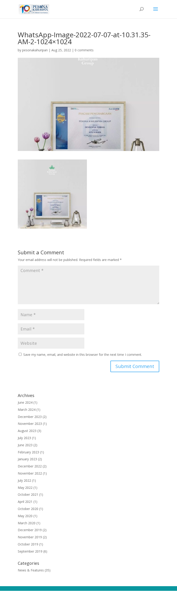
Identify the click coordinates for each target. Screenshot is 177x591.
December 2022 (30, 466)
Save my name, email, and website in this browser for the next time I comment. (82, 354)
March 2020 (26, 523)
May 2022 (25, 487)
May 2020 (25, 516)
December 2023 (30, 416)
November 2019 (30, 537)
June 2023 (25, 445)
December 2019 (30, 530)
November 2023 (30, 423)
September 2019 (30, 551)
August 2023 (27, 431)
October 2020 (28, 509)
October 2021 (28, 494)
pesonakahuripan (35, 50)
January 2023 (27, 459)
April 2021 (25, 501)
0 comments (84, 50)
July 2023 (24, 438)
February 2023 (28, 452)
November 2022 (30, 473)
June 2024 (25, 402)
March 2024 (26, 409)
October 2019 (28, 544)
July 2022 (24, 480)
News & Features (31, 570)
